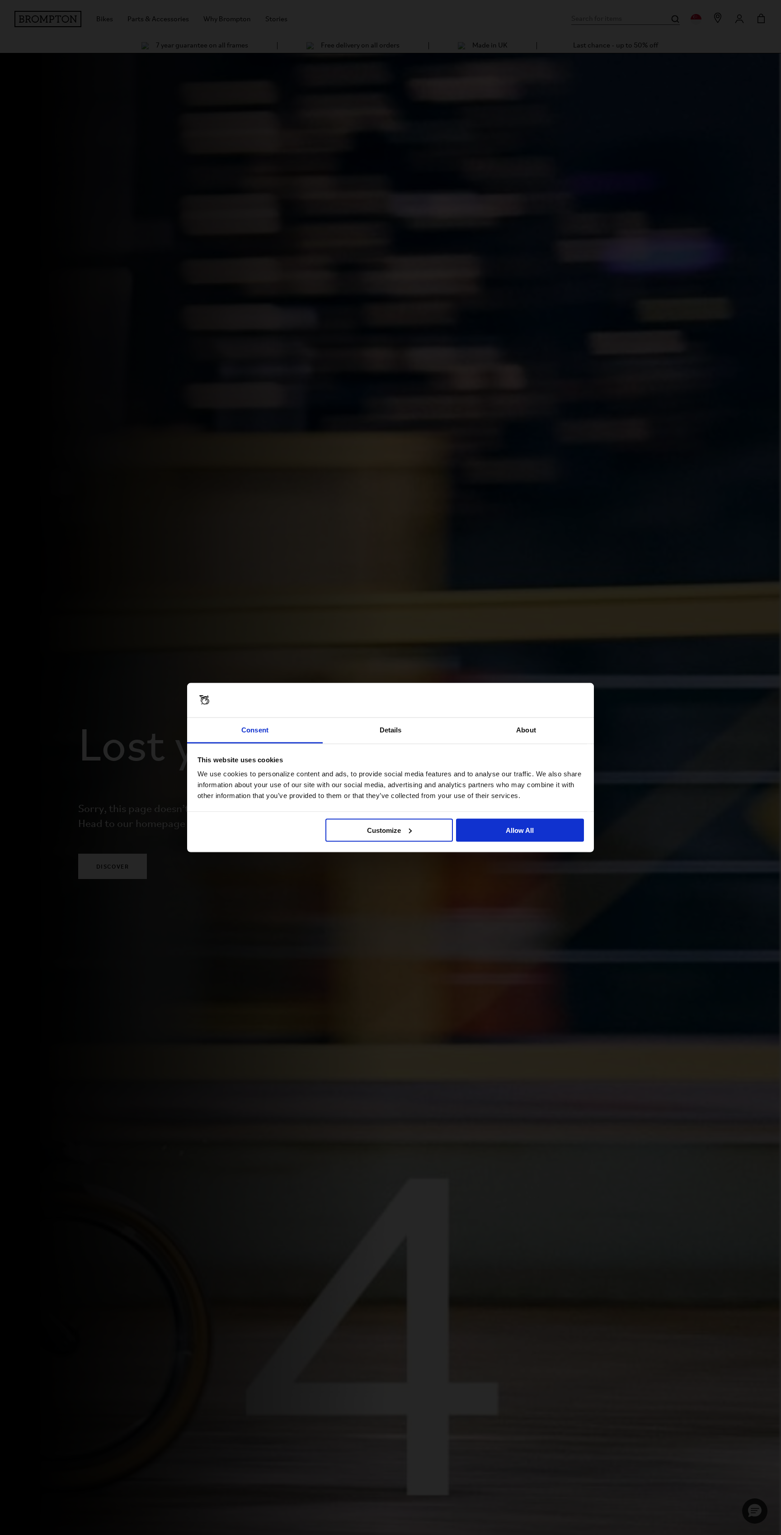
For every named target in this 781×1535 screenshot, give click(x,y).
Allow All (520, 830)
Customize (384, 830)
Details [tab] (391, 730)
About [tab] (526, 730)
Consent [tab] (254, 730)
